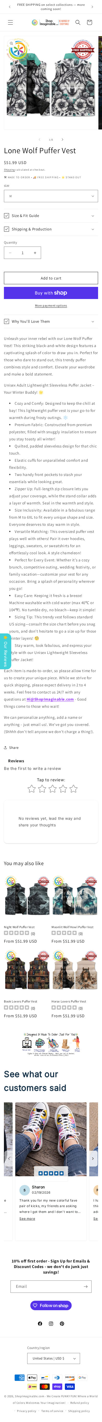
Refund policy (79, 1403)
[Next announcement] (92, 7)
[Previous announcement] (9, 7)
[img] (51, 1174)
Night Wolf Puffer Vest (19, 927)
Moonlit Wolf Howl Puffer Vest (72, 927)
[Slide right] (62, 139)
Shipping (9, 169)
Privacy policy (26, 1411)
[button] (10, 22)
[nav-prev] (9, 1158)
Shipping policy (79, 1411)
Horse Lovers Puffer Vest (69, 1001)
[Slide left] (39, 139)
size (6, 185)
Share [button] (14, 747)
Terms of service (52, 1411)
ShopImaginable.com (29, 1396)
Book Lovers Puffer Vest (20, 1001)
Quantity (10, 242)
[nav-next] (93, 1158)
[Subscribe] (85, 1286)
